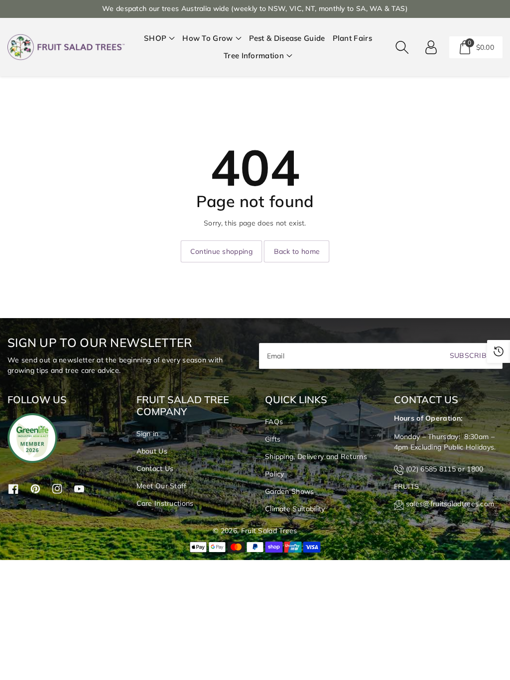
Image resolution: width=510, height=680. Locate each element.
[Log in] (431, 47)
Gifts (273, 439)
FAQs (274, 421)
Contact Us (155, 468)
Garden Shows (289, 491)
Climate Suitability (295, 508)
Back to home (297, 251)
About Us (151, 451)
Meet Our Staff (161, 485)
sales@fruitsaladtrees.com (450, 503)
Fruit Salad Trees (269, 530)
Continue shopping (221, 251)
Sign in (147, 433)
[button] (159, 38)
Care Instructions (165, 503)
